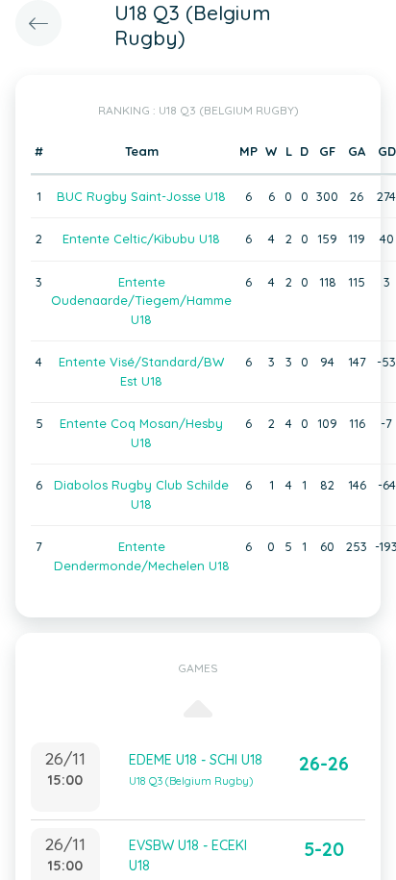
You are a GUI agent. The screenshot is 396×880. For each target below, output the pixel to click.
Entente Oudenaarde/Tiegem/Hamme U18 (141, 300)
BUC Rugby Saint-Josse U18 (141, 196)
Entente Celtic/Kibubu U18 (141, 238)
